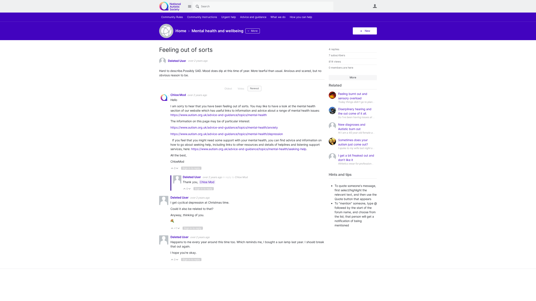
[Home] (172, 6)
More (254, 30)
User (375, 6)
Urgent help (228, 17)
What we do (278, 17)
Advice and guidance (253, 17)
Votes (241, 88)
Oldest (228, 88)
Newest (254, 88)
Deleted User (177, 60)
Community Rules (172, 17)
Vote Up (172, 168)
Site (189, 6)
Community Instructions (202, 17)
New (367, 30)
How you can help (301, 17)
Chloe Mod (178, 95)
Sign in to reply (191, 168)
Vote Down (177, 168)
